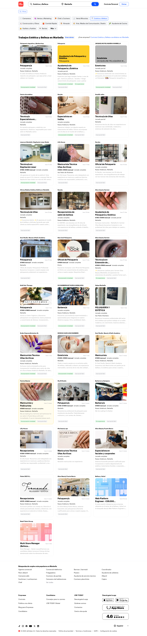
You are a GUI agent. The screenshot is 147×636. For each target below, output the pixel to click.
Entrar (124, 4)
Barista (44, 28)
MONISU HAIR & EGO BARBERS (68, 333)
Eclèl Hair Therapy (26, 285)
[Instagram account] (23, 626)
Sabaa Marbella (100, 285)
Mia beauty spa (63, 428)
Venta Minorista (82, 18)
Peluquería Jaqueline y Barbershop (32, 43)
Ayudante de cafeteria (110, 573)
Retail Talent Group (26, 521)
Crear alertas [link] (69, 37)
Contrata (21, 599)
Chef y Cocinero (64, 18)
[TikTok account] (19, 626)
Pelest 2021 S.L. (25, 476)
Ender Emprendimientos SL (29, 333)
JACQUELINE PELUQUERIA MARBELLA (108, 43)
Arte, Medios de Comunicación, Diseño (91, 23)
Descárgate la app (81, 599)
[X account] (34, 626)
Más (52, 28)
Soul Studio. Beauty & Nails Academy (32, 237)
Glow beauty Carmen (102, 190)
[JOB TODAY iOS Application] (108, 600)
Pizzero (76, 573)
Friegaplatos (51, 573)
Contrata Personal (111, 4)
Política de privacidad (66, 631)
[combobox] (46, 4)
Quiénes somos (80, 603)
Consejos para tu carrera (55, 599)
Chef (20, 582)
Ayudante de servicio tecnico (85, 576)
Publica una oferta (25, 603)
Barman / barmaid (81, 569)
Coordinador (106, 569)
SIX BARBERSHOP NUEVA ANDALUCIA (70, 285)
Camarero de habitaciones (56, 579)
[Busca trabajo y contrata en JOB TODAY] (20, 4)
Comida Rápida (51, 23)
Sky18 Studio (62, 381)
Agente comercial (25, 569)
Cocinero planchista (81, 579)
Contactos (78, 607)
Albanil (104, 576)
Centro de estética (26, 94)
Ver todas (49, 582)
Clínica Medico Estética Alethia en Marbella (34, 190)
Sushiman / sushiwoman (27, 579)
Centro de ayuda (80, 611)
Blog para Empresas (25, 607)
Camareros (26, 18)
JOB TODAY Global (53, 603)
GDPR (96, 631)
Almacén (66, 23)
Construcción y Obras (30, 23)
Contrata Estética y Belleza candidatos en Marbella (109, 37)
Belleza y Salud (100, 476)
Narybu (60, 94)
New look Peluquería (65, 237)
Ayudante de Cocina (119, 23)
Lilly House (61, 142)
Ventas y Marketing (44, 18)
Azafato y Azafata (29, 28)
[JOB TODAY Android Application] (122, 600)
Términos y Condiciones (83, 631)
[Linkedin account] (38, 626)
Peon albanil (23, 573)
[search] (95, 4)
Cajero (104, 579)
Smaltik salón (99, 94)
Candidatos (22, 611)
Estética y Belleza (100, 18)
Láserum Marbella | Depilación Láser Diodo (34, 142)
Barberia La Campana (102, 381)
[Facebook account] (26, 626)
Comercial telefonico (54, 569)
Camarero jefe (23, 576)
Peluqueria (61, 43)
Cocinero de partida (53, 576)
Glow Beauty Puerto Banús (104, 428)
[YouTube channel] (30, 626)
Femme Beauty (25, 381)
